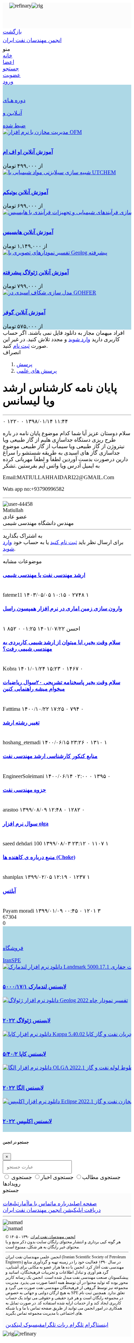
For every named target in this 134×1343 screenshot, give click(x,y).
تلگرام (75, 1325)
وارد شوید (79, 339)
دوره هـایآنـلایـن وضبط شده (14, 112)
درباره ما (62, 1203)
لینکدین (13, 1325)
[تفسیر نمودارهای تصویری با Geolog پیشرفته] (55, 252)
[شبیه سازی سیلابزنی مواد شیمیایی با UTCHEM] (59, 172)
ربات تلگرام (55, 1325)
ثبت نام (21, 346)
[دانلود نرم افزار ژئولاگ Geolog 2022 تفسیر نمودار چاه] (65, 1000)
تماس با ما (40, 1203)
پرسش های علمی (36, 371)
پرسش (24, 364)
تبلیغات (11, 1203)
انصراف (12, 352)
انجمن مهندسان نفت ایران (53, 1236)
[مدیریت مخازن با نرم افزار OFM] (42, 132)
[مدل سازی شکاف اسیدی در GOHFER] (49, 292)
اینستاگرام (95, 1325)
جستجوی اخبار (58, 1177)
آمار (23, 1203)
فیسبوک (32, 1325)
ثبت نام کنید (63, 542)
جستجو (11, 1190)
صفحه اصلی (84, 1203)
